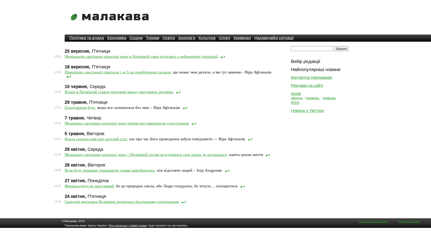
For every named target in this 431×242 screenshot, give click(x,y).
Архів (296, 93)
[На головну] (111, 23)
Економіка (116, 38)
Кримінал (242, 38)
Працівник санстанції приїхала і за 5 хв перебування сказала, (118, 72)
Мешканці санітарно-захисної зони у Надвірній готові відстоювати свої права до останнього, (146, 154)
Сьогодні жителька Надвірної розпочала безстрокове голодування (122, 201)
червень (312, 98)
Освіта (169, 38)
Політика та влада (86, 38)
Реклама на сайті (307, 85)
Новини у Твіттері (307, 110)
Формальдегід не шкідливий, (90, 186)
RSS (295, 102)
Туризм (152, 38)
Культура (207, 38)
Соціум (136, 38)
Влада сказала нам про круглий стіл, (96, 139)
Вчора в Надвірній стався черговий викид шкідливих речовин (119, 92)
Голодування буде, (80, 107)
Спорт (224, 38)
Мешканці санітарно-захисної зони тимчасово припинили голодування (127, 123)
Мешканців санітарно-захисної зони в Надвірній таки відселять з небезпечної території (141, 56)
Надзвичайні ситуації (274, 38)
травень (329, 98)
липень (297, 98)
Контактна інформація (311, 77)
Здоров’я (186, 38)
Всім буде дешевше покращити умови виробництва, (110, 170)
